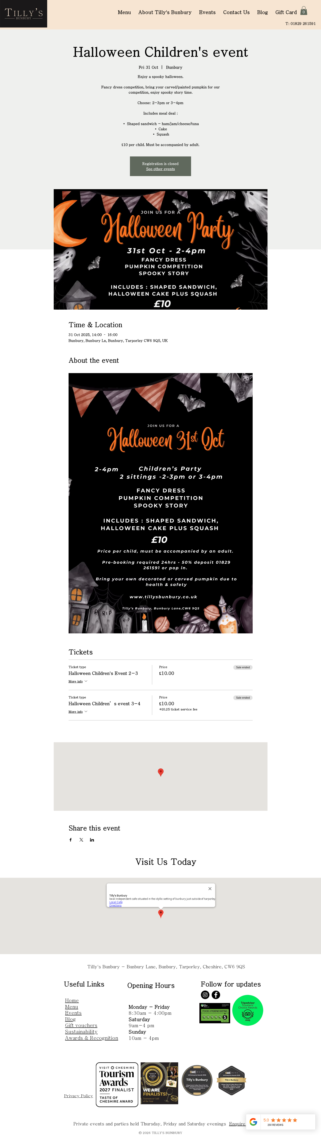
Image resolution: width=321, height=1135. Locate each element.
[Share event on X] (81, 840)
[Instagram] (205, 995)
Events (73, 1012)
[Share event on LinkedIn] (92, 840)
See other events (160, 169)
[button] (303, 10)
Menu (71, 1006)
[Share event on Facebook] (71, 840)
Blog (70, 1019)
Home (72, 1000)
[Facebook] (216, 995)
